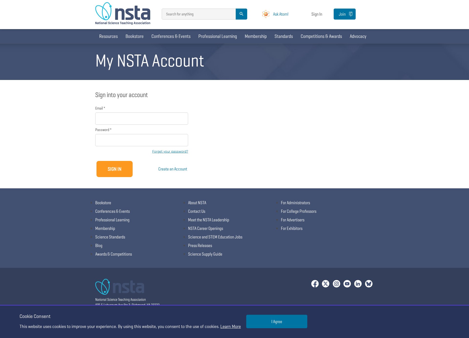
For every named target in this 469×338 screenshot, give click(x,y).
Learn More (230, 326)
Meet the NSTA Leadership (208, 220)
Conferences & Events (171, 36)
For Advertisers (292, 220)
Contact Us (196, 211)
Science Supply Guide (205, 254)
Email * (100, 108)
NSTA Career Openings (205, 228)
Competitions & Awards (321, 36)
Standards (284, 36)
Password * (103, 129)
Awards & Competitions (113, 254)
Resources (108, 36)
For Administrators (295, 202)
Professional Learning (217, 36)
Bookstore (135, 36)
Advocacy (358, 36)
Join (342, 14)
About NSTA (197, 202)
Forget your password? (170, 151)
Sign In (316, 14)
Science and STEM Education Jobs (215, 237)
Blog (98, 245)
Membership (256, 36)
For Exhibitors (291, 228)
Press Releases (200, 245)
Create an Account (172, 169)
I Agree (276, 321)
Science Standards (110, 237)
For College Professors (298, 211)
